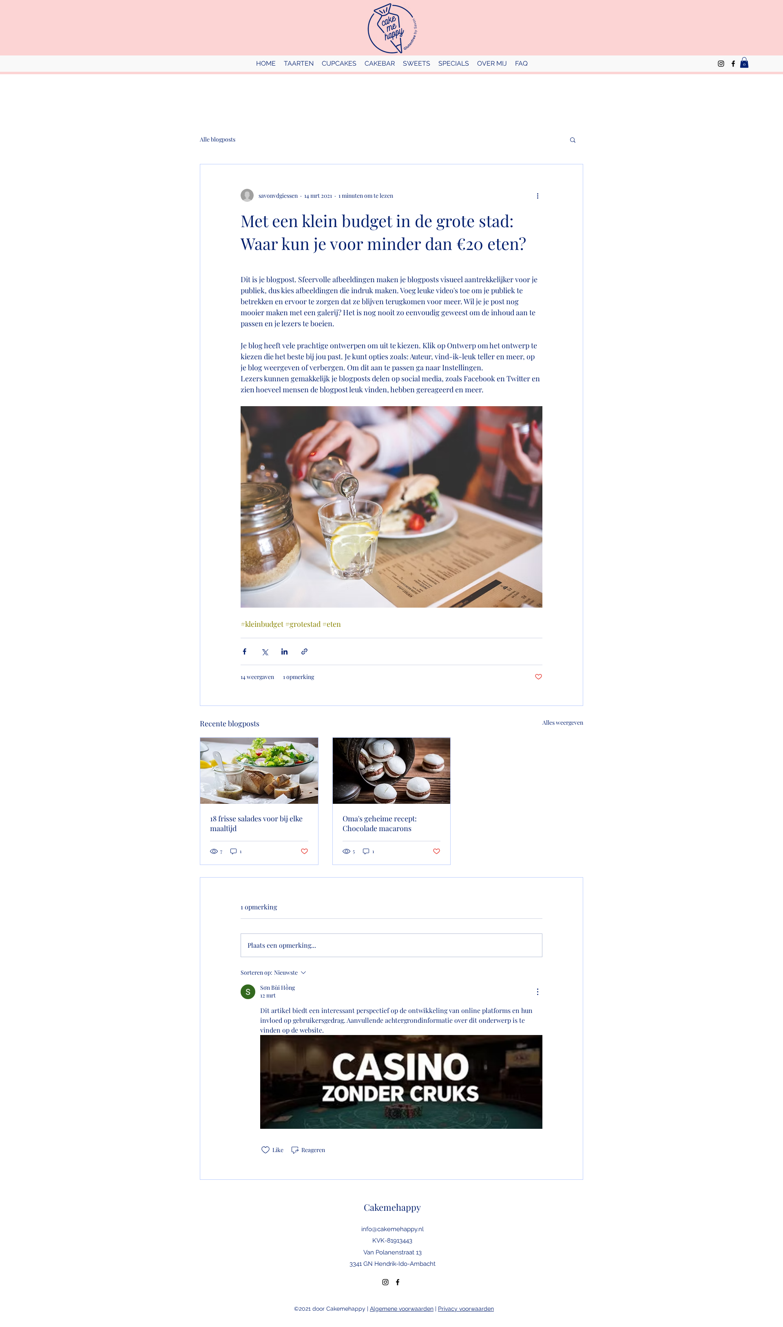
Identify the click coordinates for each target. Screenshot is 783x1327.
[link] (744, 62)
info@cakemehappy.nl (392, 1229)
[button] (573, 139)
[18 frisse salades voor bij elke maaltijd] (259, 771)
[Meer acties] (537, 195)
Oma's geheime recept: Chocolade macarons (380, 823)
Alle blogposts (217, 139)
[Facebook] (733, 64)
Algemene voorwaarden (402, 1308)
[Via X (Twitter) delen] (264, 651)
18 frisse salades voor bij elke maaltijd (256, 823)
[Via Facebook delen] (244, 651)
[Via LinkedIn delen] (284, 651)
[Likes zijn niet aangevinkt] (265, 1150)
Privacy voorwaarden (466, 1308)
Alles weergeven (562, 722)
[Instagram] (721, 64)
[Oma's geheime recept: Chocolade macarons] (392, 771)
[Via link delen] (304, 651)
